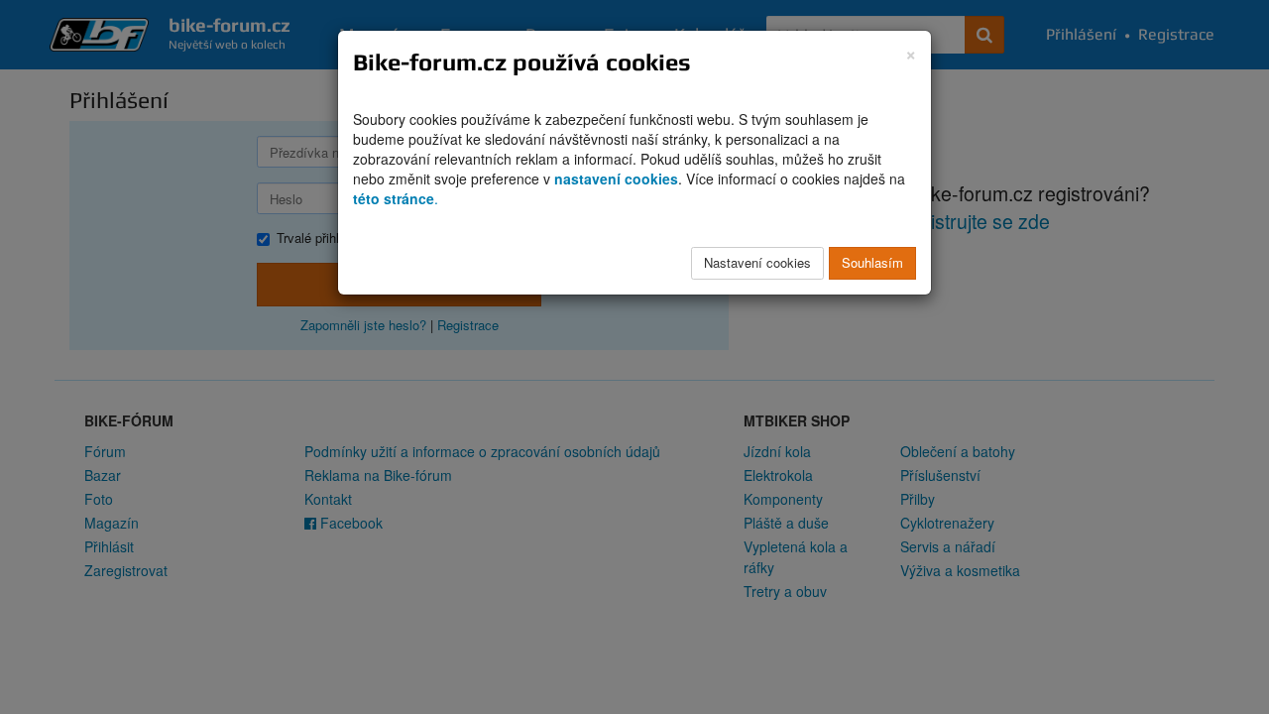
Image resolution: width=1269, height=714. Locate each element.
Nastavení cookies (757, 262)
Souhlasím (872, 262)
